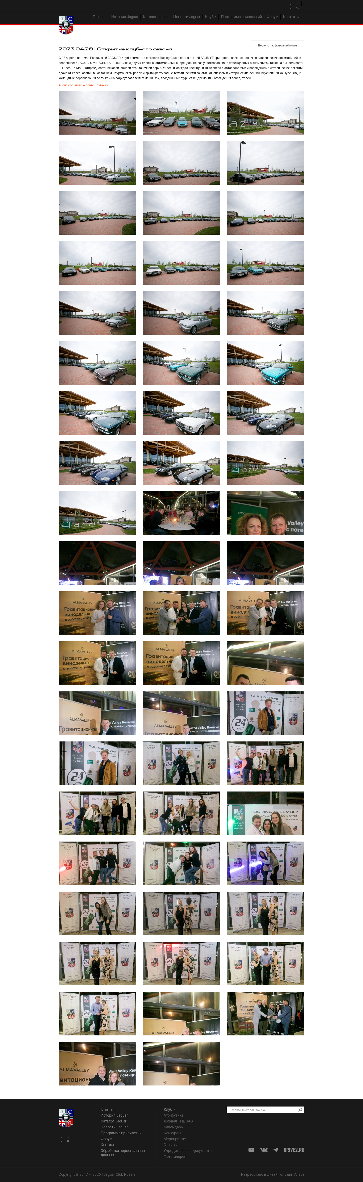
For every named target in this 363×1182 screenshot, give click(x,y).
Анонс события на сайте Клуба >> (83, 85)
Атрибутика (173, 1115)
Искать (300, 1109)
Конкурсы (172, 1133)
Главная (100, 17)
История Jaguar (124, 17)
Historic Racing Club (163, 58)
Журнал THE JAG (178, 1121)
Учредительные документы (188, 1150)
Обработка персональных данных (123, 1152)
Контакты (291, 17)
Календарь (173, 1127)
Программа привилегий (241, 17)
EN (297, 8)
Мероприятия (175, 1139)
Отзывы (171, 1144)
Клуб (209, 17)
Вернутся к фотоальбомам (277, 45)
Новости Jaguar (186, 17)
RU (297, 4)
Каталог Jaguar (156, 17)
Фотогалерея (175, 1156)
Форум (272, 17)
